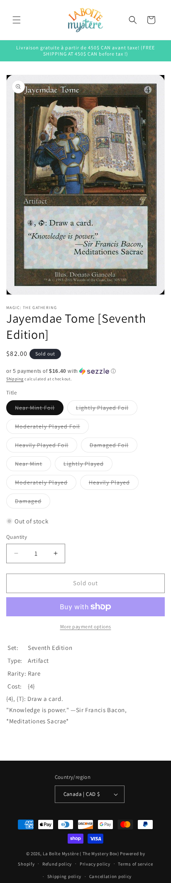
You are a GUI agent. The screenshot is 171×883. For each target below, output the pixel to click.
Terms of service (135, 864)
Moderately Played (45, 484)
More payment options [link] (85, 626)
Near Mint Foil (39, 409)
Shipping (15, 379)
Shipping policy (64, 876)
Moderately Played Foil (52, 428)
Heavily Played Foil (46, 446)
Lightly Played (88, 465)
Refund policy (57, 864)
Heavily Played (114, 484)
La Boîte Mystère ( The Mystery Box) (81, 853)
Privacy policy (95, 864)
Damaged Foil (113, 446)
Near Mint (33, 465)
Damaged (32, 502)
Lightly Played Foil (106, 409)
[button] (16, 20)
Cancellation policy (110, 876)
